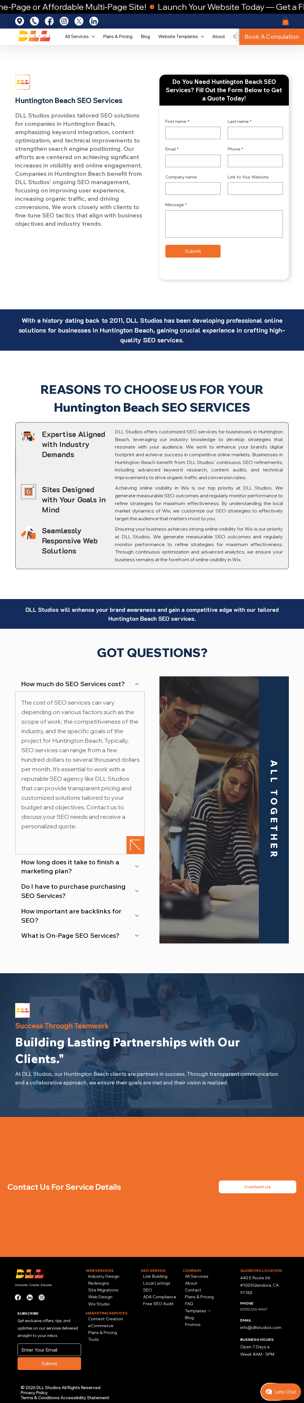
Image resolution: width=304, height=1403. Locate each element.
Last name (239, 121)
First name (177, 121)
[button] (285, 21)
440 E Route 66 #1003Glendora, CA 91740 (259, 1285)
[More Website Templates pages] (202, 36)
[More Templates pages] (209, 1310)
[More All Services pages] (93, 36)
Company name (181, 177)
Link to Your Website (248, 177)
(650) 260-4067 (253, 1309)
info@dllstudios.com (260, 1327)
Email (171, 149)
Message (176, 204)
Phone (235, 149)
